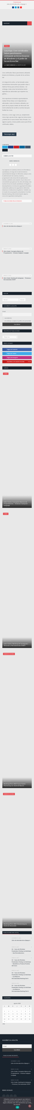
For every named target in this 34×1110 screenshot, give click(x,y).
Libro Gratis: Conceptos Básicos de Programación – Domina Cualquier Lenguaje (16, 252)
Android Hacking (9, 654)
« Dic (3, 1024)
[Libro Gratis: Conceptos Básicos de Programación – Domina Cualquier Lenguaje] (17, 239)
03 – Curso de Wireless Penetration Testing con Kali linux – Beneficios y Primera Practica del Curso (21, 962)
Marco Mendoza (10, 65)
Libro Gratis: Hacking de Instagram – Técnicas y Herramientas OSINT (16, 644)
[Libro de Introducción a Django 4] (17, 214)
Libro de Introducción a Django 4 (16, 4)
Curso (6, 374)
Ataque (7, 46)
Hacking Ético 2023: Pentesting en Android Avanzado (15, 925)
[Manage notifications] (29, 1106)
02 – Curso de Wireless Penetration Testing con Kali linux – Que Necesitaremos (21, 951)
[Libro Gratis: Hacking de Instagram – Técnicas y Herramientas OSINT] (17, 266)
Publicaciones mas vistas (11, 932)
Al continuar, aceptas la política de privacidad (17, 321)
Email (4, 311)
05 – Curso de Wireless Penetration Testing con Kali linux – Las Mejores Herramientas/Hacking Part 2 (21, 988)
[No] (32, 1103)
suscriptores (8, 318)
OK (17, 1107)
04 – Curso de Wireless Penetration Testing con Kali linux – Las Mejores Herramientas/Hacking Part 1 (21, 975)
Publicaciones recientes (10, 1055)
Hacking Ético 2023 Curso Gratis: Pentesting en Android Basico (15, 785)
